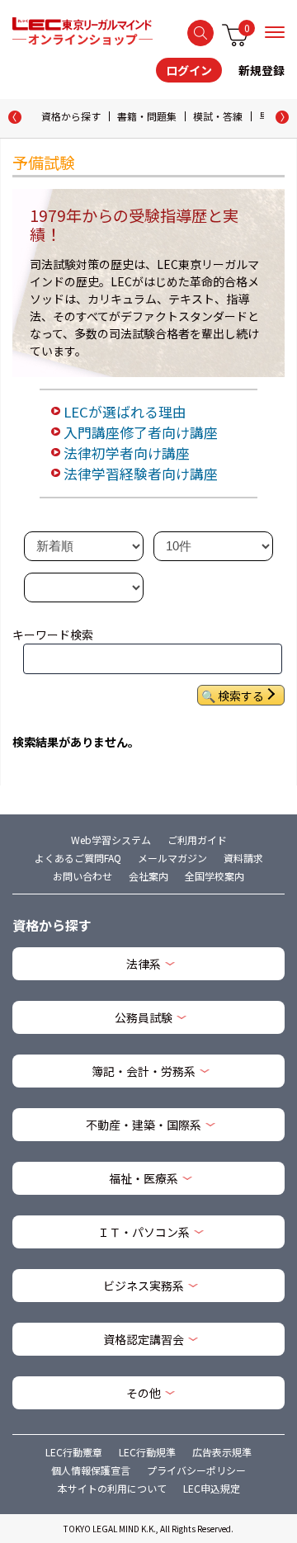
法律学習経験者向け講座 (141, 474)
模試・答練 (218, 116)
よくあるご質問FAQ (78, 858)
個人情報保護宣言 (90, 1470)
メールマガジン (172, 858)
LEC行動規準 (147, 1452)
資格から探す (71, 116)
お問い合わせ (82, 876)
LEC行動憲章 (73, 1452)
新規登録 (261, 70)
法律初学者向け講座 (127, 453)
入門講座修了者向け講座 (141, 432)
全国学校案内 (214, 876)
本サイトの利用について (112, 1488)
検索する (200, 33)
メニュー (275, 32)
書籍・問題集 (147, 116)
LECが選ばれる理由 (125, 412)
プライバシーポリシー (196, 1470)
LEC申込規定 (211, 1488)
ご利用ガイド (197, 840)
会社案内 (148, 876)
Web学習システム (111, 840)
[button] (282, 117)
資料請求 (243, 858)
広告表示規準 (222, 1452)
